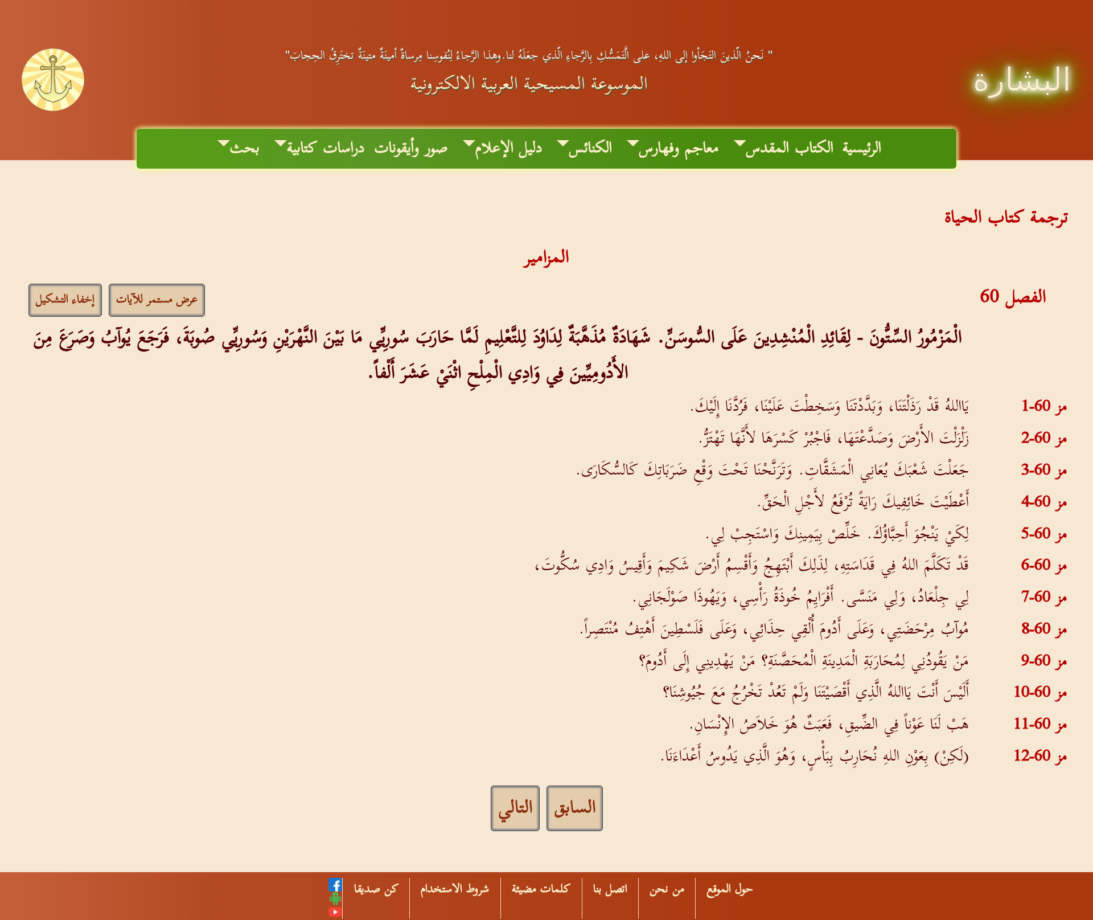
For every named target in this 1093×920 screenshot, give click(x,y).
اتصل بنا (610, 889)
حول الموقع (729, 889)
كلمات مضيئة (541, 889)
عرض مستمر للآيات (157, 299)
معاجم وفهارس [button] (679, 148)
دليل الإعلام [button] (509, 148)
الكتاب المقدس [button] (789, 148)
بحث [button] (245, 148)
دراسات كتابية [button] (326, 148)
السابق (574, 808)
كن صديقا (376, 889)
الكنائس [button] (590, 148)
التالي (515, 808)
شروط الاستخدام (455, 889)
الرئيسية (862, 148)
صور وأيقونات (411, 148)
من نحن (667, 889)
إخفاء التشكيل (65, 299)
